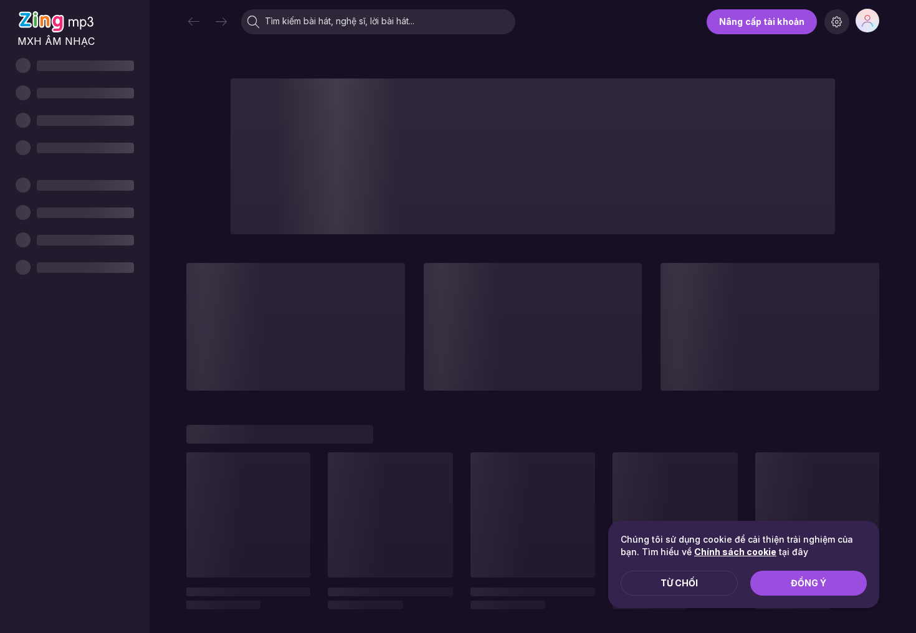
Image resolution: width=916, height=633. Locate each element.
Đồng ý (808, 583)
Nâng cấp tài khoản (761, 21)
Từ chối (679, 583)
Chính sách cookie (735, 551)
